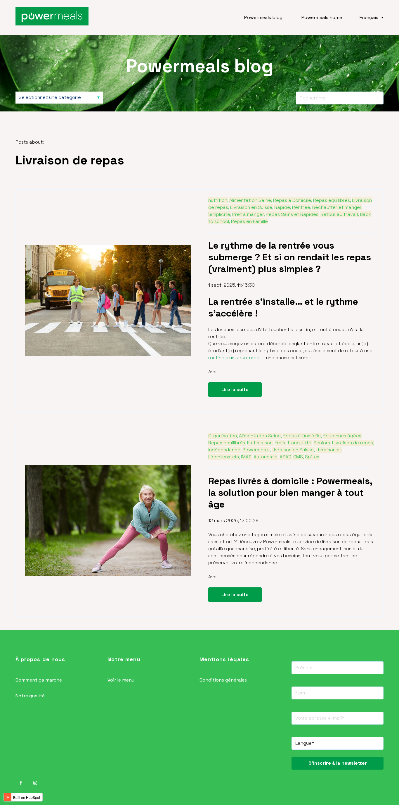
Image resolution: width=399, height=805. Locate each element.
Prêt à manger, (248, 214)
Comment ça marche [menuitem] (38, 680)
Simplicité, (219, 214)
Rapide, (282, 207)
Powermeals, (256, 450)
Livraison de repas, (353, 443)
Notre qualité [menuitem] (30, 696)
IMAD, (246, 457)
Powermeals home (321, 17)
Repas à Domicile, (292, 200)
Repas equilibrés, (332, 200)
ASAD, (286, 457)
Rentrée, (301, 207)
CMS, (298, 457)
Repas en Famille (249, 221)
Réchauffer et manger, (337, 207)
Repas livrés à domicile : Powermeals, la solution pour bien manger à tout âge (290, 492)
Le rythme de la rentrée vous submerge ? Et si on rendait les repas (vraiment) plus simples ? (289, 257)
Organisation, (223, 436)
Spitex (312, 457)
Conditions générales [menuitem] (223, 680)
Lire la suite (235, 389)
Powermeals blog (263, 17)
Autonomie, (266, 457)
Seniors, (322, 443)
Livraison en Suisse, (251, 207)
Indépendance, (224, 450)
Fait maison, (260, 443)
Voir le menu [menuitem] (120, 680)
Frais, (280, 443)
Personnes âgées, (342, 436)
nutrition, (218, 200)
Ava (212, 372)
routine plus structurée (233, 358)
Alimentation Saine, (250, 200)
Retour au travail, (339, 214)
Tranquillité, (299, 443)
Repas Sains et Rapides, (292, 214)
